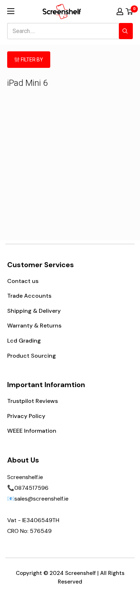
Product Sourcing (31, 355)
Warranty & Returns (34, 325)
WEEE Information (31, 431)
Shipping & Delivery (34, 311)
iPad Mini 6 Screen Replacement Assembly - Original (38, 171)
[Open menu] (10, 11)
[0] (129, 11)
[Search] (126, 31)
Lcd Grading (24, 340)
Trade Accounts (29, 295)
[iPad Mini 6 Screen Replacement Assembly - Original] (38, 135)
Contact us (22, 281)
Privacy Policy (26, 416)
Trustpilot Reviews (32, 401)
